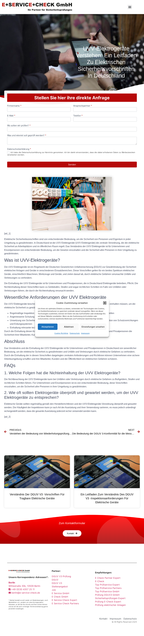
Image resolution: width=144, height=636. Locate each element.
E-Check (99, 581)
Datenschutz (75, 333)
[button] (104, 303)
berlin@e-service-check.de (25, 592)
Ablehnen (69, 326)
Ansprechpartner (82, 106)
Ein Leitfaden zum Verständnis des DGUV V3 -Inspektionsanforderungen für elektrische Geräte (107, 498)
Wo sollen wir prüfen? (19, 125)
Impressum (85, 333)
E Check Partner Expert (107, 577)
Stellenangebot (60, 586)
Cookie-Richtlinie (61, 333)
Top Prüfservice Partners (108, 588)
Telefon (78, 116)
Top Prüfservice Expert (107, 584)
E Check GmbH (60, 596)
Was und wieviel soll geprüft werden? (26, 135)
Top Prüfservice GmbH (107, 591)
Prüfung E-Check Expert (108, 601)
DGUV (55, 579)
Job (54, 589)
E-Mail (11, 116)
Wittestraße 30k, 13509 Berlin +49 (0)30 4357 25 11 (24, 586)
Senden (72, 164)
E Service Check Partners (65, 603)
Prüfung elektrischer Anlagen (110, 605)
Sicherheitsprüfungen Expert (110, 598)
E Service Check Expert (65, 600)
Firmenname (14, 106)
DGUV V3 (57, 583)
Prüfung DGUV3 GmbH (107, 594)
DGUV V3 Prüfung (61, 576)
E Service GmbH (60, 593)
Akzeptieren (47, 326)
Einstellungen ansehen (93, 326)
